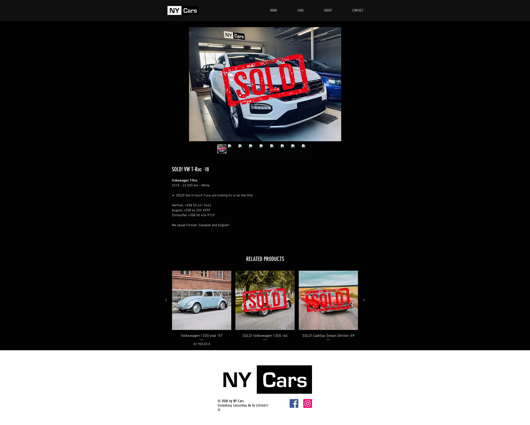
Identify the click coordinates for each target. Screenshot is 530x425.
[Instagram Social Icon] (307, 403)
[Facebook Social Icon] (294, 403)
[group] (265, 308)
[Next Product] (363, 300)
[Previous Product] (166, 300)
